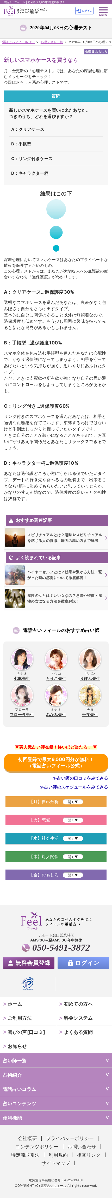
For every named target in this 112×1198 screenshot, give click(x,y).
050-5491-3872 (61, 947)
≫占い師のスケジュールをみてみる (74, 787)
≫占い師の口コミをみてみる (80, 778)
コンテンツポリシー (36, 1146)
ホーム (15, 1004)
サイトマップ (55, 1163)
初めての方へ (78, 1004)
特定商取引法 (25, 1155)
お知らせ (17, 1046)
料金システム (78, 1018)
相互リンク (89, 1155)
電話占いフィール (53, 1186)
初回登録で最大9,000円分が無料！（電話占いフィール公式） (56, 762)
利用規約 (58, 1155)
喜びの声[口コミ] (26, 1032)
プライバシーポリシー (70, 1138)
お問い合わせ (81, 1146)
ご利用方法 (20, 1018)
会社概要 (27, 1138)
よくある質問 (78, 1032)
